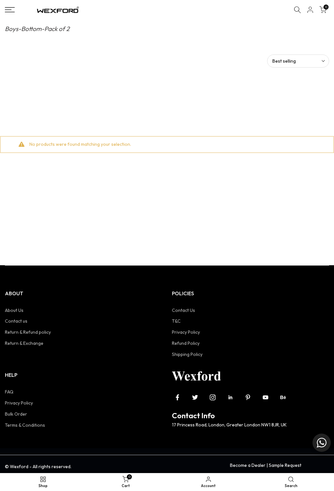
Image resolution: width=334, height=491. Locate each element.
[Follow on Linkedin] (230, 397)
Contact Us (183, 310)
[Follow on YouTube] (265, 397)
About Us (14, 310)
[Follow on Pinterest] (247, 397)
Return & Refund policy (28, 332)
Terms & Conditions (25, 425)
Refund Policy (186, 343)
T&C (176, 321)
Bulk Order (16, 414)
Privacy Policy (186, 332)
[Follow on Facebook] (177, 397)
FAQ (9, 392)
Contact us (16, 321)
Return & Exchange (24, 343)
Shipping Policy (187, 354)
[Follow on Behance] (283, 397)
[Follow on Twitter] (195, 397)
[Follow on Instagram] (212, 397)
